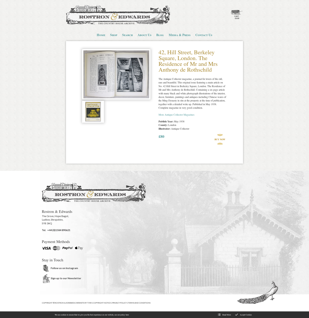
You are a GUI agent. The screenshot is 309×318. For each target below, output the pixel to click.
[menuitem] (101, 35)
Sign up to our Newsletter (66, 278)
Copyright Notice (102, 303)
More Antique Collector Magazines (176, 114)
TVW (89, 303)
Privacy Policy (119, 303)
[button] (116, 74)
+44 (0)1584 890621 (58, 230)
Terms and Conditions (139, 303)
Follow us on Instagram (64, 268)
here (127, 314)
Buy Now (220, 139)
